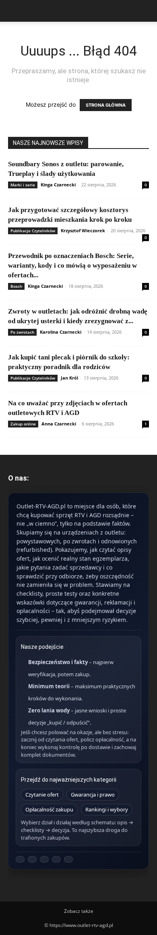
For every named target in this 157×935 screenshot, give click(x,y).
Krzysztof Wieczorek (83, 230)
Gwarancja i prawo (93, 794)
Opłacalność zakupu (49, 809)
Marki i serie (22, 185)
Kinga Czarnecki (58, 185)
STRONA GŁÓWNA (106, 105)
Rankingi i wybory (106, 809)
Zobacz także (78, 911)
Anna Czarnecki (58, 424)
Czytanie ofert (42, 794)
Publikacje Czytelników (32, 230)
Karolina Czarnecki (60, 332)
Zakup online (23, 424)
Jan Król (69, 378)
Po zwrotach (22, 332)
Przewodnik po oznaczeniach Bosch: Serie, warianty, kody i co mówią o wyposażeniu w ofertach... (72, 265)
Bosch (16, 286)
